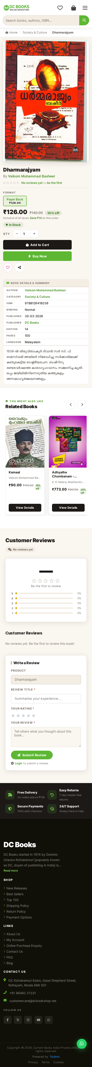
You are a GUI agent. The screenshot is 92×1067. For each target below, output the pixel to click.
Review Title (23, 689)
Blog (9, 963)
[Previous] (70, 404)
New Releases (16, 888)
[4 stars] (28, 715)
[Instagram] (28, 1020)
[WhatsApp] (49, 1020)
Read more (11, 870)
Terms (46, 1062)
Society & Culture (35, 32)
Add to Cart (39, 245)
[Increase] (34, 233)
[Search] (84, 20)
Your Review (23, 722)
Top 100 (12, 900)
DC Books (32, 322)
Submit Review (34, 755)
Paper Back (15, 200)
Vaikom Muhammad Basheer (31, 176)
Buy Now (40, 256)
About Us (13, 934)
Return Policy (16, 911)
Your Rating (22, 708)
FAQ (9, 957)
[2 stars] (18, 715)
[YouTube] (38, 1020)
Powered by (46, 1056)
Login (18, 763)
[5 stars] (33, 715)
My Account (15, 940)
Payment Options (19, 917)
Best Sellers (14, 894)
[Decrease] (17, 233)
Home (13, 32)
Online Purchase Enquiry (24, 945)
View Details (25, 507)
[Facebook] (8, 1020)
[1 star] (13, 715)
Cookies (58, 1062)
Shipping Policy (17, 905)
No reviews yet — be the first (41, 183)
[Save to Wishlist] (8, 267)
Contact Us (14, 951)
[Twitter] (18, 1020)
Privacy (33, 1062)
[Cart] (73, 8)
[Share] (19, 267)
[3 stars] (23, 715)
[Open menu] (85, 7)
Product (18, 670)
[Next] (82, 404)
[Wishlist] (60, 8)
